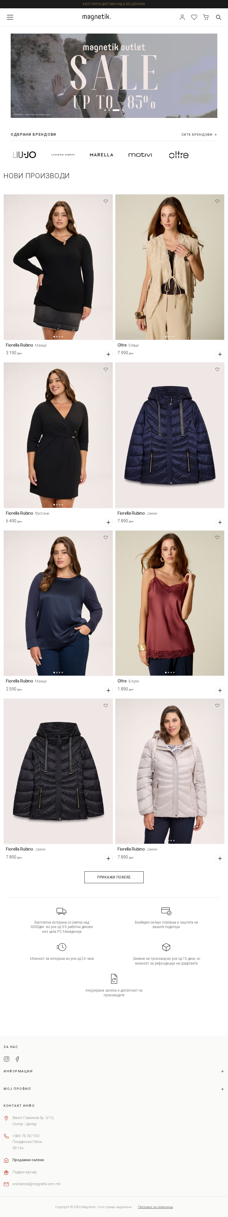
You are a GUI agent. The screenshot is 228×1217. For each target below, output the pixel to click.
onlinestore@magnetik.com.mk (36, 1184)
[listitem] (34, 154)
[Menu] (10, 17)
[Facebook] (17, 1060)
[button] (105, 110)
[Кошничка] (206, 17)
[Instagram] (7, 1060)
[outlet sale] (114, 76)
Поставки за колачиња (155, 1207)
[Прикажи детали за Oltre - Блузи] (169, 603)
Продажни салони (28, 1160)
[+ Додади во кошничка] (108, 354)
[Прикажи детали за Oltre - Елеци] (169, 267)
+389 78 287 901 (26, 1136)
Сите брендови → (199, 135)
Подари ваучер (24, 1172)
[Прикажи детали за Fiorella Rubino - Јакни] (169, 435)
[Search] (218, 17)
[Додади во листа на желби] (106, 201)
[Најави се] (182, 17)
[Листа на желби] (194, 17)
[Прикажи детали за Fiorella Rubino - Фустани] (58, 435)
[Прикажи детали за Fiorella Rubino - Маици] (58, 267)
